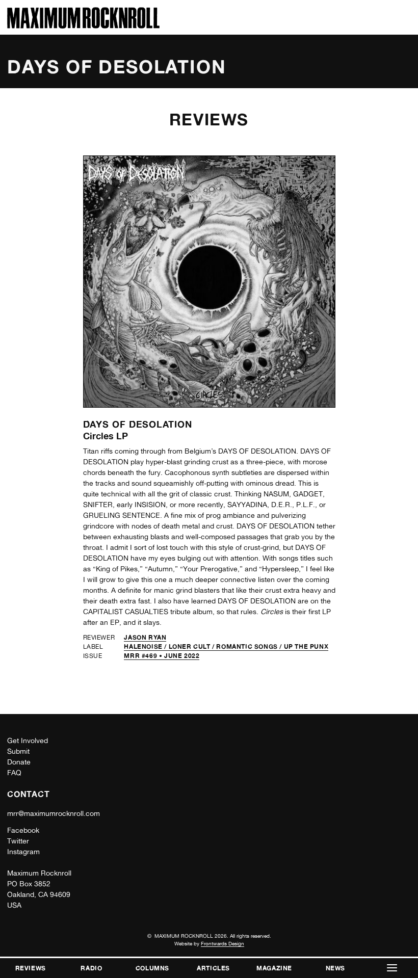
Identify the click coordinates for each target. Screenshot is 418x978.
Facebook (23, 830)
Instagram (23, 852)
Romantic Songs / (249, 646)
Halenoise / (146, 646)
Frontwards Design (222, 943)
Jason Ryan (145, 637)
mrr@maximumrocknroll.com (53, 813)
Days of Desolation (137, 424)
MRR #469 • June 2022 (161, 655)
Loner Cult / (193, 646)
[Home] (83, 26)
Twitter (18, 841)
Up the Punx (306, 646)
